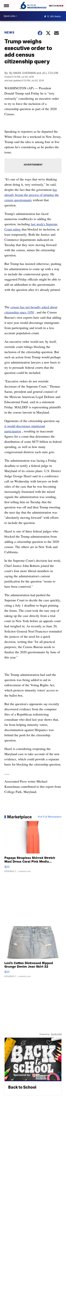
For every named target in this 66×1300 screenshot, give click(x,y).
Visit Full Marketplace (50, 817)
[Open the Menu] (6, 5)
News (9, 32)
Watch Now (55, 6)
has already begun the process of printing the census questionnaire (31, 194)
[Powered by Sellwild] (56, 1034)
